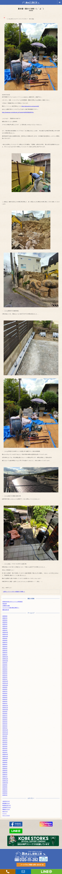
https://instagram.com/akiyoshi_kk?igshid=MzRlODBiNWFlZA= (18, 112)
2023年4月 (4, 697)
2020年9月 (4, 760)
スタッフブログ (6, 815)
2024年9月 (4, 662)
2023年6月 (4, 693)
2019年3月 (4, 795)
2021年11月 (5, 732)
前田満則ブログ (6, 803)
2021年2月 (4, 750)
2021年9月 (4, 736)
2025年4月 (4, 648)
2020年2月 (4, 774)
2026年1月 (4, 630)
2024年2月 (4, 677)
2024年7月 (4, 667)
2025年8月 (4, 640)
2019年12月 (5, 778)
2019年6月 (4, 791)
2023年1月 (4, 703)
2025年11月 (5, 634)
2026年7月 (4, 618)
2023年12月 (5, 681)
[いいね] (4, 17)
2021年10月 (5, 734)
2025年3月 (4, 650)
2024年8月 (4, 664)
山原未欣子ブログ (6, 807)
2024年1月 (4, 679)
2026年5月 (4, 622)
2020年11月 (5, 756)
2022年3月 (4, 723)
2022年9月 (4, 711)
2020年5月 (4, 768)
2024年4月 (4, 673)
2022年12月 (5, 705)
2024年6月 (4, 669)
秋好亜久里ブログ (6, 805)
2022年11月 (5, 707)
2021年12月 (5, 730)
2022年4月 (4, 721)
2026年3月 (4, 626)
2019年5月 (4, 793)
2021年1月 (4, 752)
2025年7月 (4, 642)
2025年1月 (4, 654)
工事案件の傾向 (6, 605)
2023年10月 (5, 685)
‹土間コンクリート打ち (9, 591)
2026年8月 (4, 616)
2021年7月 (4, 740)
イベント (4, 813)
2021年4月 (4, 746)
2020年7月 (4, 764)
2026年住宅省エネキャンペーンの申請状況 (12, 601)
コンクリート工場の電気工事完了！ (10, 607)
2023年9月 (4, 687)
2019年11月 (5, 780)
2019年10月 (5, 782)
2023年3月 (4, 699)
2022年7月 (4, 715)
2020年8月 (4, 762)
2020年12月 (5, 754)
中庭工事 (4, 603)
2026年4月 (4, 624)
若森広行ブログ (6, 809)
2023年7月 (4, 691)
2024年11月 (5, 658)
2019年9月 (4, 784)
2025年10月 (5, 636)
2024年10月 (5, 660)
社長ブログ (5, 811)
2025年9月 (4, 638)
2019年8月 (4, 786)
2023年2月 (4, 701)
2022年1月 (4, 728)
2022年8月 (4, 713)
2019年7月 (4, 789)
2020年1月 (4, 776)
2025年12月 (5, 632)
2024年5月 (4, 671)
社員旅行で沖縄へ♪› (20, 591)
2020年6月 (4, 766)
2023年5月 (4, 695)
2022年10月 (5, 709)
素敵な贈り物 (5, 609)
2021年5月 (4, 744)
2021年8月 (4, 738)
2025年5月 (4, 646)
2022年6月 (4, 717)
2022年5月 (4, 719)
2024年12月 (5, 656)
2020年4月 (4, 770)
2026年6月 (4, 620)
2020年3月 (4, 772)
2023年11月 (5, 683)
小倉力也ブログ (6, 801)
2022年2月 (4, 725)
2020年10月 (5, 758)
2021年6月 (4, 742)
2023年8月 (4, 689)
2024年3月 (4, 675)
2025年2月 (4, 652)
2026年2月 (4, 628)
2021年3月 (4, 748)
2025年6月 (4, 644)
